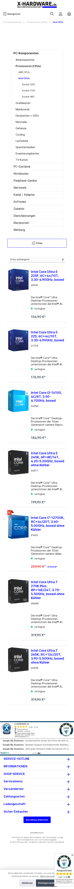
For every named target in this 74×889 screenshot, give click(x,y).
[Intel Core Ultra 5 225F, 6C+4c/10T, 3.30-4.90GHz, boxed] (18, 293)
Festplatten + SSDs (27, 115)
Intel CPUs (24, 78)
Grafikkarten (23, 103)
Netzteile (21, 121)
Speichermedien (25, 147)
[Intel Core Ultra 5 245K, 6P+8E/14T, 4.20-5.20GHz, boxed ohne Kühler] (18, 476)
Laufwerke (22, 140)
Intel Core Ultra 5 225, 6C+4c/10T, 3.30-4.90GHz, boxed (47, 336)
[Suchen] (52, 14)
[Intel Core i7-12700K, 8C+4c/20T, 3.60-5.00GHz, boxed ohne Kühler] (18, 541)
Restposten (21, 223)
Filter (39, 243)
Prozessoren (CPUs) (28, 66)
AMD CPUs (24, 72)
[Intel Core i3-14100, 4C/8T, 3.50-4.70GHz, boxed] (18, 414)
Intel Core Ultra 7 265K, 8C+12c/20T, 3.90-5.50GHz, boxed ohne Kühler (47, 656)
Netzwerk (19, 187)
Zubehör (18, 208)
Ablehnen (27, 883)
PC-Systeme (21, 166)
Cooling (20, 134)
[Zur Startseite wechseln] (37, 5)
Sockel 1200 (28, 84)
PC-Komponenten (26, 53)
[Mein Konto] (60, 14)
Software (19, 201)
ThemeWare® (59, 842)
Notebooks (21, 173)
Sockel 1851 (28, 96)
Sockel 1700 (28, 90)
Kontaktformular (37, 833)
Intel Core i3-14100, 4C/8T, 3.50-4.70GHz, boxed (46, 396)
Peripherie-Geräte (25, 180)
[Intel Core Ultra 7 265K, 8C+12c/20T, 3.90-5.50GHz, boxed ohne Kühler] (18, 673)
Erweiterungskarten (27, 153)
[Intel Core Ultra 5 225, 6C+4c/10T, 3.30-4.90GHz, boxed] (18, 353)
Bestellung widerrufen (37, 820)
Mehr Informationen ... (51, 876)
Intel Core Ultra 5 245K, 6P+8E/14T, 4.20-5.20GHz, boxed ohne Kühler (47, 459)
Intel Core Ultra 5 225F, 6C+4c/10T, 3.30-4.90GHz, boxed (47, 275)
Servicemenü (13, 781)
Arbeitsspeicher (25, 59)
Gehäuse (21, 128)
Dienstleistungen (24, 216)
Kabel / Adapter (24, 194)
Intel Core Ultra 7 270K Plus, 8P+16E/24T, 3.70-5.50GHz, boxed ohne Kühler (47, 590)
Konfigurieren (46, 883)
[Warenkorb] (69, 14)
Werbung (19, 230)
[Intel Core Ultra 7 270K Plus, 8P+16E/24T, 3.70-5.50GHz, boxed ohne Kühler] (18, 607)
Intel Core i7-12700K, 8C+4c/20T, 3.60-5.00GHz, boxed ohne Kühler (47, 523)
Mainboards (23, 109)
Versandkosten (51, 837)
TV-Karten (22, 159)
